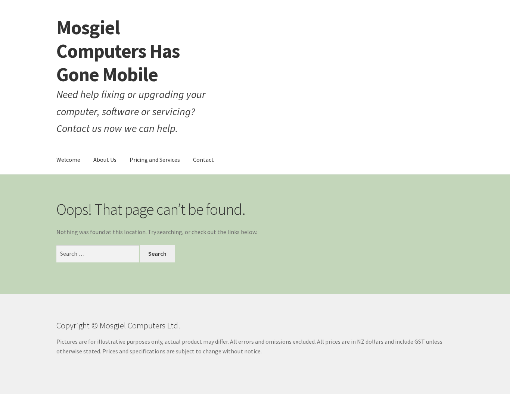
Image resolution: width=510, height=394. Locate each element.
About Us (104, 159)
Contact (203, 159)
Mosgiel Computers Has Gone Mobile (118, 50)
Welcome (68, 159)
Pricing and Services (155, 159)
